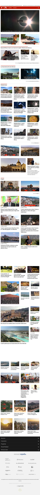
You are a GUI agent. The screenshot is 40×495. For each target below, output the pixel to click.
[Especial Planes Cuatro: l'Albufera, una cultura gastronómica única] (25, 52)
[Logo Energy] (20, 467)
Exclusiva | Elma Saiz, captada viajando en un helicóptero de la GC (12, 5)
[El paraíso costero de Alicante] (25, 294)
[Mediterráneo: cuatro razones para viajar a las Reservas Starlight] (20, 105)
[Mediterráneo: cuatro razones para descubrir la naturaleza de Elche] (6, 90)
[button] (20, 21)
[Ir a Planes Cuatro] (5, 7)
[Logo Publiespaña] (20, 474)
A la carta (32, 333)
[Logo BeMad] (32, 467)
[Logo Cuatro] (32, 459)
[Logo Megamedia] (20, 486)
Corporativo (3, 441)
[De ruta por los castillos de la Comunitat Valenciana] (15, 314)
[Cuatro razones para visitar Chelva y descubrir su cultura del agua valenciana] (30, 201)
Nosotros (3, 438)
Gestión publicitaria (35, 479)
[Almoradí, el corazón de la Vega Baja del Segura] (34, 318)
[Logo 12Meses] (32, 470)
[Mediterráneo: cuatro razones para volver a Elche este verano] (33, 90)
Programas (3, 443)
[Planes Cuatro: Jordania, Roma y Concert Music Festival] (6, 424)
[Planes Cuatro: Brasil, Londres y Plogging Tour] (33, 406)
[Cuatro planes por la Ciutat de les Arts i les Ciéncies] (15, 334)
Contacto (20, 480)
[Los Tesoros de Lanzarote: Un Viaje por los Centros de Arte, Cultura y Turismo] (10, 378)
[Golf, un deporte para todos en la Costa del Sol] (30, 240)
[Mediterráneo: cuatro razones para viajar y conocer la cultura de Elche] (20, 90)
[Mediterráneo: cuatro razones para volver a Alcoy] (33, 132)
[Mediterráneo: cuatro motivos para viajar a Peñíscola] (20, 118)
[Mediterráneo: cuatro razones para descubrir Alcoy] (6, 131)
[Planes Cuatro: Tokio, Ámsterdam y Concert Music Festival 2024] (33, 424)
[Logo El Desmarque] (20, 463)
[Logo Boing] (7, 467)
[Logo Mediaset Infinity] (7, 459)
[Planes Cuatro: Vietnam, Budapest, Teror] (6, 406)
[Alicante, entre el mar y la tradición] (35, 283)
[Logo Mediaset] (20, 454)
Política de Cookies (29, 479)
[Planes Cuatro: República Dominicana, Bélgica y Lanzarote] (20, 406)
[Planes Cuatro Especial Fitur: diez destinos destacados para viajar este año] (10, 201)
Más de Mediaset (4, 446)
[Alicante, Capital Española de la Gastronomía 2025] (25, 283)
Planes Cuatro (4, 207)
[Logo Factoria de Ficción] (32, 463)
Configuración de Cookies (22, 479)
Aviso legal (2, 479)
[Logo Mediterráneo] (32, 474)
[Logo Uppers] (7, 470)
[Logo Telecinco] (20, 459)
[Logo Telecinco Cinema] (20, 471)
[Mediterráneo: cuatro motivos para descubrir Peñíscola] (6, 118)
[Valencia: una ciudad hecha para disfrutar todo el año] (25, 363)
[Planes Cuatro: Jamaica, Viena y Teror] (35, 387)
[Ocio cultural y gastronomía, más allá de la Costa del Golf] (20, 269)
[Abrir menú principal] (38, 7)
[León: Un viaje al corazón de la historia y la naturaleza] (15, 363)
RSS (38, 479)
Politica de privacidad (15, 479)
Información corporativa (8, 479)
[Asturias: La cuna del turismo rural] (34, 308)
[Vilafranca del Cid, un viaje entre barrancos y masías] (35, 293)
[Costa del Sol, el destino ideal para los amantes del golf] (6, 269)
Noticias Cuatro (4, 449)
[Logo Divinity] (7, 463)
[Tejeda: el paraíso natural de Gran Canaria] (35, 363)
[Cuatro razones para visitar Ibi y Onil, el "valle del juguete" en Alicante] (10, 220)
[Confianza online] (20, 491)
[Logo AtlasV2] (8, 474)
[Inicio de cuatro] (1, 7)
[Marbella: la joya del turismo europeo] (5, 363)
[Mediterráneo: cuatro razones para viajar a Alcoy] (20, 132)
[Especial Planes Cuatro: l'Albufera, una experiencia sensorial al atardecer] (35, 52)
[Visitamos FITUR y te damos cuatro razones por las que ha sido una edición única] (10, 237)
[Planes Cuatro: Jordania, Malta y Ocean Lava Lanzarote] (20, 424)
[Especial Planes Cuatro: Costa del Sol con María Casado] (33, 161)
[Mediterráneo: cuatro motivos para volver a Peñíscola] (33, 118)
